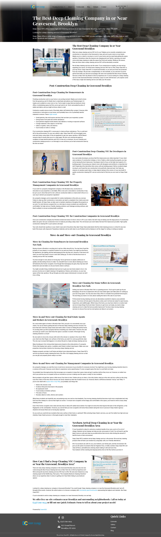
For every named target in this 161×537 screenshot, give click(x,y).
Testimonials (80, 7)
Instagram (51, 38)
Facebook (41, 38)
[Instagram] (123, 8)
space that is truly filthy (53, 381)
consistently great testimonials (88, 490)
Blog (88, 7)
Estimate (95, 7)
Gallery (113, 524)
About (70, 7)
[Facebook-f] (120, 8)
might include (53, 114)
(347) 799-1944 (122, 6)
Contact (103, 7)
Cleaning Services (57, 7)
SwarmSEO (43, 509)
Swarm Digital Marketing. (97, 535)
